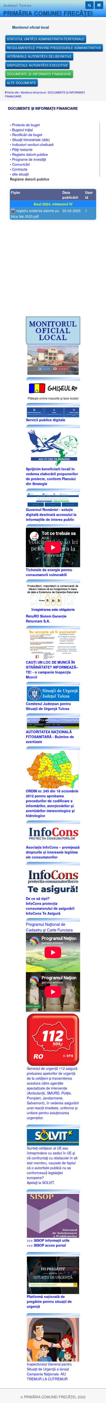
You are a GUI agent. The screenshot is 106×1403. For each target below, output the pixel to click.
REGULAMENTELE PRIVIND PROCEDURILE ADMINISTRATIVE (54, 47)
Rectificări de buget (27, 134)
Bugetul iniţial (22, 129)
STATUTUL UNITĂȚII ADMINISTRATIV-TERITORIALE (46, 38)
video (62, 368)
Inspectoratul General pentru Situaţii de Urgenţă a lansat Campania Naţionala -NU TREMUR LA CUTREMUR (49, 1371)
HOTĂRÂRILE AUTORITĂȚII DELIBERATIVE (39, 56)
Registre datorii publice (30, 154)
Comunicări (21, 164)
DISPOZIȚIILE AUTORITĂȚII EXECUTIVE (37, 65)
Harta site (13, 92)
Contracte (19, 169)
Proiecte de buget (26, 124)
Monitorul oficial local (33, 92)
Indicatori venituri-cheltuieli (32, 144)
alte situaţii (20, 174)
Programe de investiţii (29, 159)
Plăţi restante (22, 149)
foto (46, 368)
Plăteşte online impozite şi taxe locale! (53, 398)
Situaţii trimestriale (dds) (31, 139)
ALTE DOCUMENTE (21, 82)
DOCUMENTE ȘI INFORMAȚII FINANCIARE (39, 74)
